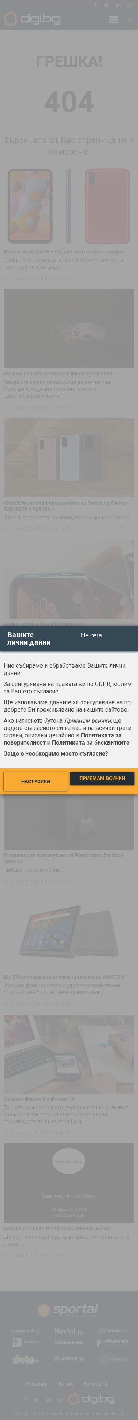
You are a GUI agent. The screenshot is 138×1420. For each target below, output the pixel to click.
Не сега (91, 635)
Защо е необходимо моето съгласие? (56, 753)
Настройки (35, 781)
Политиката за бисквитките (91, 742)
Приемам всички (102, 778)
